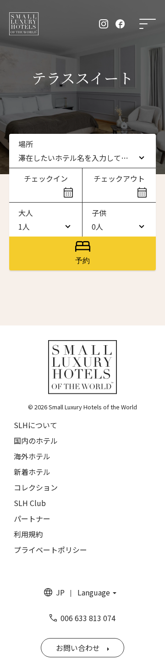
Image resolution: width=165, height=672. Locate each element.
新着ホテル (32, 471)
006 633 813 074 (88, 617)
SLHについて (35, 424)
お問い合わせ (78, 647)
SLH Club (30, 502)
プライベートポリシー (50, 549)
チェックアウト (119, 178)
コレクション (36, 487)
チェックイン (46, 178)
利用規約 (28, 534)
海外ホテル (32, 456)
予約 (82, 260)
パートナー (32, 518)
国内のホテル (36, 440)
